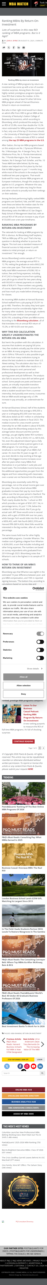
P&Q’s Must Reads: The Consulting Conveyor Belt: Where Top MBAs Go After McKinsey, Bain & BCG (23, 962)
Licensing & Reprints (16, 1263)
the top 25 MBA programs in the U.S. (26, 140)
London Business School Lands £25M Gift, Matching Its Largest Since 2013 (22, 900)
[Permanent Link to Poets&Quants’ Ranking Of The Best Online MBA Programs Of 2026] (23, 793)
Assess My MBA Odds (23, 1114)
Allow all (23, 677)
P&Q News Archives (22, 1260)
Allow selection (24, 685)
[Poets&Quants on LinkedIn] (40, 1066)
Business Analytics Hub (23, 1102)
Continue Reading (23, 741)
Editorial (20, 1265)
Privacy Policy (40, 1260)
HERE (30, 769)
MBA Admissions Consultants (23, 1108)
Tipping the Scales (15, 1253)
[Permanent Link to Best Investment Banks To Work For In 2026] (23, 1013)
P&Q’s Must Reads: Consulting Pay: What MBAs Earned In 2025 (21, 838)
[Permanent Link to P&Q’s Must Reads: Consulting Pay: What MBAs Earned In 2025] (23, 824)
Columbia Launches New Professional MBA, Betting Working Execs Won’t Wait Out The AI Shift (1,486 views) (21, 1135)
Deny (23, 694)
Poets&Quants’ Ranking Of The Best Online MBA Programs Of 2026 (23, 808)
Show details (33, 669)
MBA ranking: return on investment (26, 1033)
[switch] (40, 642)
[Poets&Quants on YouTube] (33, 1066)
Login (39, 1059)
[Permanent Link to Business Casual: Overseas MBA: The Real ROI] (23, 854)
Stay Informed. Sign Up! (18, 1059)
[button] (4, 48)
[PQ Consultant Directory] (23, 1227)
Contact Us (32, 1265)
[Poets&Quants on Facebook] (20, 1066)
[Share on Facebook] (14, 48)
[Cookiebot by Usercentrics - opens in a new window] (33, 588)
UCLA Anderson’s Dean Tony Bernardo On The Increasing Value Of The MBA (31, 1044)
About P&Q (5, 1260)
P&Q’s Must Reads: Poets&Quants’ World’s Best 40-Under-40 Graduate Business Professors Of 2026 (22, 996)
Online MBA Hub (23, 1089)
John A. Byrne (12, 41)
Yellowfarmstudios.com (30, 1275)
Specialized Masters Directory (23, 1096)
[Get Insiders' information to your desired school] (23, 1191)
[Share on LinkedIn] (18, 48)
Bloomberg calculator (27, 320)
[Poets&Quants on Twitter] (7, 1066)
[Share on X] (9, 48)
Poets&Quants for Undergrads (26, 1251)
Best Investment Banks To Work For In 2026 (23, 1026)
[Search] (42, 1073)
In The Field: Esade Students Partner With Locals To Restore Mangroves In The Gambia (23, 930)
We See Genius (34, 1253)
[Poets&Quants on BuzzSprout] (13, 1066)
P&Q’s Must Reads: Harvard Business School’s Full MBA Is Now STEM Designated (14, 1045)
